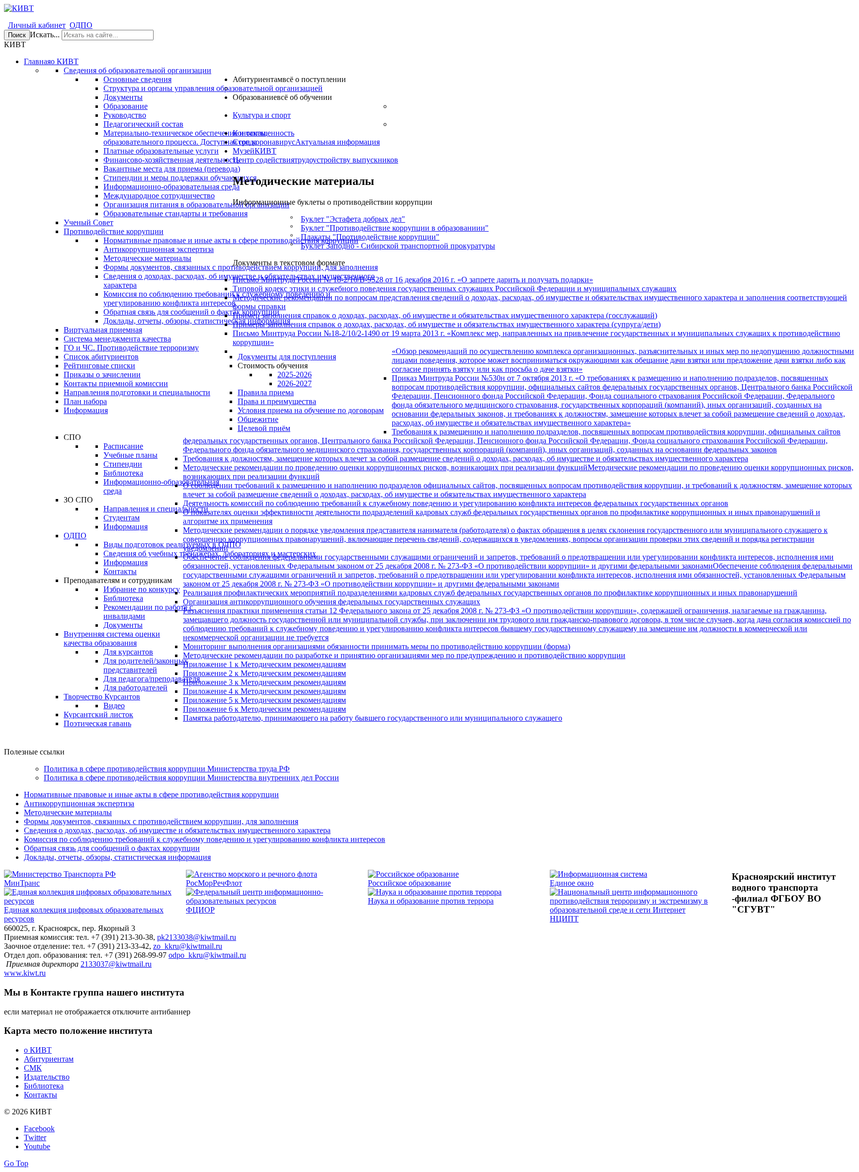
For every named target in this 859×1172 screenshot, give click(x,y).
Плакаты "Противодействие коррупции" (370, 237)
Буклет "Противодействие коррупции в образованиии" (395, 228)
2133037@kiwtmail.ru (116, 964)
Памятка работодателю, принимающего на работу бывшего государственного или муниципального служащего (372, 718)
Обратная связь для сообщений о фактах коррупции (112, 848)
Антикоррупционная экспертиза (79, 803)
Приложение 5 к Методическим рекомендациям (264, 700)
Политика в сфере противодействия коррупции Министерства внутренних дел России (191, 777)
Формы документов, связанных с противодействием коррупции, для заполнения (161, 821)
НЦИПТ (564, 919)
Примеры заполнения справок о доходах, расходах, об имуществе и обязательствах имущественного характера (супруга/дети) (447, 324)
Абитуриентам (49, 1059)
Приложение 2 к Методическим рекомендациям (264, 673)
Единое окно (572, 883)
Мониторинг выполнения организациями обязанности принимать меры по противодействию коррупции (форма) (376, 646)
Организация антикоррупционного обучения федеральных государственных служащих (331, 601)
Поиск (17, 35)
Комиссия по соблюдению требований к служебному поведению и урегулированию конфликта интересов (204, 839)
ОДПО (81, 25)
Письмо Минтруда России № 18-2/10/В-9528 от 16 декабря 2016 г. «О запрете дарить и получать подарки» (413, 279)
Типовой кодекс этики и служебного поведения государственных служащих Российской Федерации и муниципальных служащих (455, 288)
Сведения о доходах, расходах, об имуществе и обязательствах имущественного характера (177, 830)
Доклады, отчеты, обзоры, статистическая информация (117, 857)
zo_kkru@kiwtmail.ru (187, 946)
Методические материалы (68, 812)
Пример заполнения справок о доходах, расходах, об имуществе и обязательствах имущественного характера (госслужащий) (445, 315)
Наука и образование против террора (431, 901)
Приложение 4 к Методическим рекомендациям (264, 691)
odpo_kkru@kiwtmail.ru (207, 955)
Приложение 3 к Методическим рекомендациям (264, 682)
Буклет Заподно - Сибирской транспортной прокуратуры (398, 246)
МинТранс (22, 883)
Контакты (40, 1094)
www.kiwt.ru (25, 973)
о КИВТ (38, 1050)
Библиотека (44, 1086)
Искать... (45, 34)
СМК (33, 1068)
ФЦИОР (200, 910)
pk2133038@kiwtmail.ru (196, 937)
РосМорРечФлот (214, 883)
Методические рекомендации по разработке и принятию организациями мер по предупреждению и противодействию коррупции (404, 655)
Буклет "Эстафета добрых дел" (353, 219)
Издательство (47, 1077)
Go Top (16, 1163)
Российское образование (409, 883)
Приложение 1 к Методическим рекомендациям (264, 664)
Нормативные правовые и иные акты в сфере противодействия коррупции (151, 794)
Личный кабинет (37, 25)
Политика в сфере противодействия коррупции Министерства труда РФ (167, 768)
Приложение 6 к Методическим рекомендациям (264, 709)
